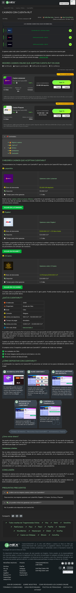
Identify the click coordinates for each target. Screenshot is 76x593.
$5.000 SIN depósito (42, 85)
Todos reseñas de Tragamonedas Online (24, 523)
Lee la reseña (31, 83)
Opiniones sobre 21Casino (48, 266)
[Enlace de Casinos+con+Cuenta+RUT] (13, 516)
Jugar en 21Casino (12, 287)
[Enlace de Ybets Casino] (9, 37)
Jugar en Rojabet (12, 251)
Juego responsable (32, 587)
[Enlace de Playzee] (8, 114)
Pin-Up (5, 569)
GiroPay (60, 531)
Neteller (62, 527)
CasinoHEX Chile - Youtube (62, 563)
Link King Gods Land (41, 571)
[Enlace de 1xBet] (9, 30)
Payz (30, 527)
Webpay (22, 569)
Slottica (6, 566)
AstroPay (55, 535)
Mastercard (36, 531)
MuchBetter (21, 531)
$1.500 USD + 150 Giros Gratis (42, 114)
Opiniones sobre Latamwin (48, 179)
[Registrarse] (72, 2)
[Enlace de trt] (72, 563)
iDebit (48, 531)
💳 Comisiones (14, 151)
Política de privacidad (51, 587)
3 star (13, 19)
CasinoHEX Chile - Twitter (65, 563)
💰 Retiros (12, 148)
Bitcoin (43, 535)
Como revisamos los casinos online (53, 585)
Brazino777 (7, 575)
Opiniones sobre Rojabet (48, 222)
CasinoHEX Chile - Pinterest (69, 563)
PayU (40, 527)
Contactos (67, 587)
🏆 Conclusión (13, 153)
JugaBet (6, 573)
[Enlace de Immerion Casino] (9, 44)
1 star (9, 19)
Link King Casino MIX (42, 568)
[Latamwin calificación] (17, 83)
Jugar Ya (61, 82)
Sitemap (37, 590)
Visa (46, 523)
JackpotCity (7, 579)
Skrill (56, 523)
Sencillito (67, 523)
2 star (11, 19)
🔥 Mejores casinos (15, 142)
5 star (16, 19)
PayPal (50, 527)
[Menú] (3, 2)
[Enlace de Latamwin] (8, 84)
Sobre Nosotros (30, 585)
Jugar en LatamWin (13, 207)
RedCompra (18, 527)
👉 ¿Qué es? (13, 145)
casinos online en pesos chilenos (22, 199)
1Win (5, 571)
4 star (14, 19)
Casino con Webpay (27, 535)
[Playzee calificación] (17, 112)
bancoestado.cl (28, 328)
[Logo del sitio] (32, 2)
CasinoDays (7, 577)
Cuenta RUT (24, 575)
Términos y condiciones (12, 587)
